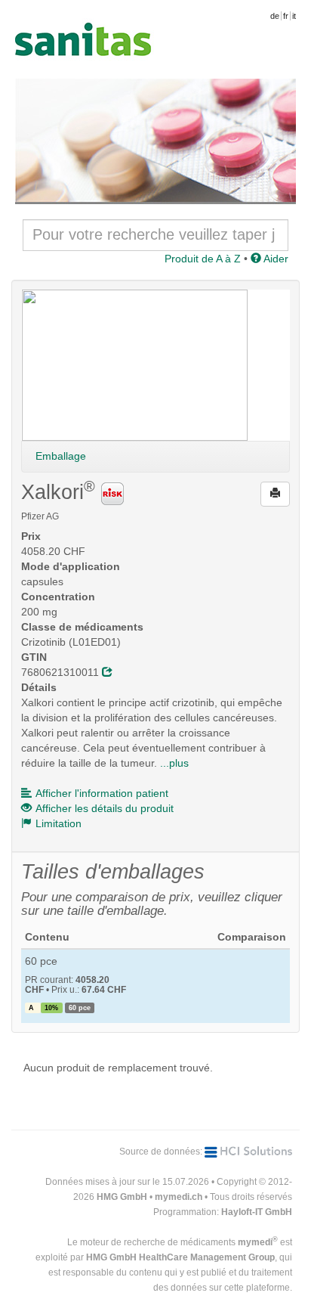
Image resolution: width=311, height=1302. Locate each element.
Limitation (58, 823)
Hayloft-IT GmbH (256, 1212)
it (294, 15)
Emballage (60, 456)
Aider (274, 259)
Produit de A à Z (203, 259)
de (274, 15)
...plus (174, 763)
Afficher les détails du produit (104, 808)
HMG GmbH (122, 1197)
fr (285, 15)
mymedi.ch (178, 1197)
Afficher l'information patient (101, 793)
